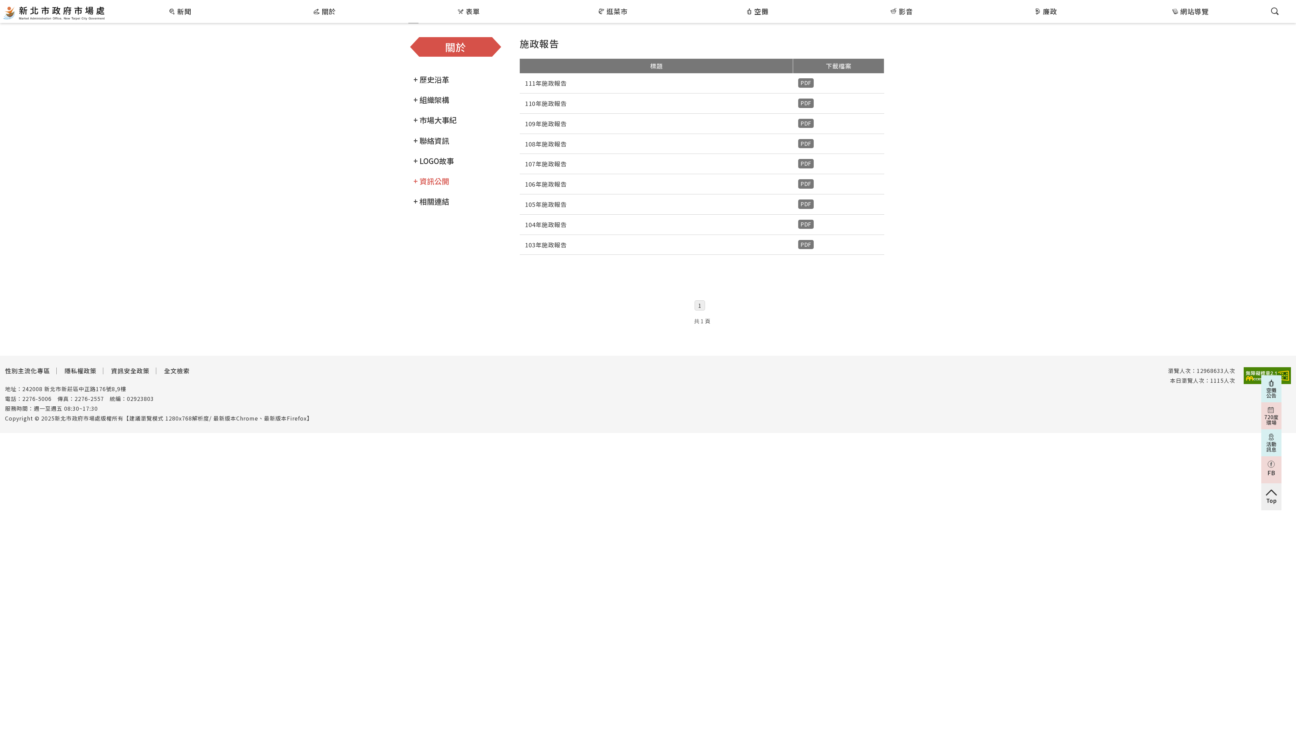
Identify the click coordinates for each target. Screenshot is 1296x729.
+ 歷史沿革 (431, 79)
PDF (806, 83)
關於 (329, 11)
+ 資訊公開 (431, 181)
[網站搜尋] (1275, 11)
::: (110, 5)
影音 (906, 11)
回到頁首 (1271, 496)
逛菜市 (617, 11)
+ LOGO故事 (433, 160)
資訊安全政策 (130, 370)
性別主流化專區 (27, 370)
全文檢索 (177, 370)
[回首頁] (54, 12)
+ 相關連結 (431, 201)
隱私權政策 (80, 370)
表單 (473, 11)
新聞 (184, 11)
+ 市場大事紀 (435, 119)
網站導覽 (1194, 11)
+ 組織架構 (431, 99)
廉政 (1050, 11)
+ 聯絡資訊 (431, 140)
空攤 (761, 11)
